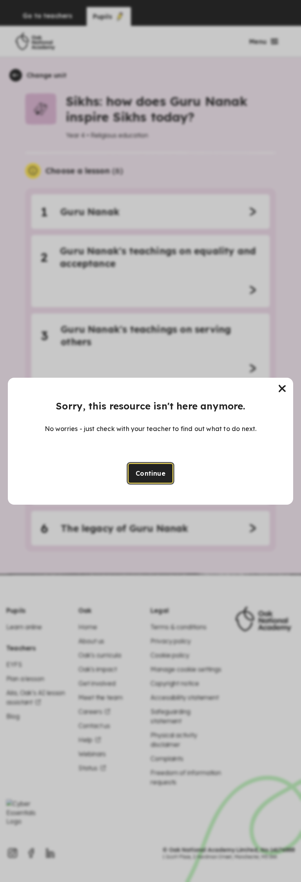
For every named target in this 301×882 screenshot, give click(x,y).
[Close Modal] (282, 388)
